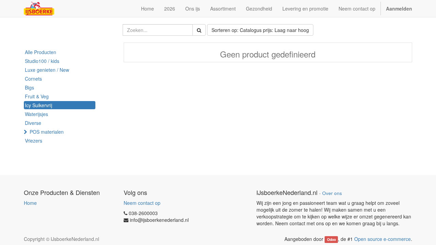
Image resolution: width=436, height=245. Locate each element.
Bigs (29, 87)
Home (30, 202)
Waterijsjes (36, 114)
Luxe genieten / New (47, 69)
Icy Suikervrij (38, 105)
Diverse (33, 122)
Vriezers (33, 140)
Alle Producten (40, 52)
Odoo (331, 239)
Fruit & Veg (37, 96)
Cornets (33, 78)
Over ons (332, 193)
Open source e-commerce (382, 238)
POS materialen (47, 131)
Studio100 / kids (42, 61)
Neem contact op (142, 202)
